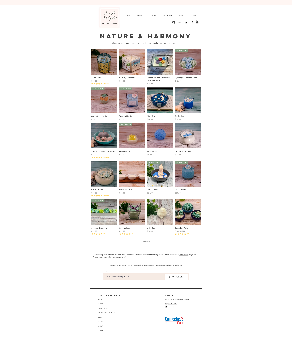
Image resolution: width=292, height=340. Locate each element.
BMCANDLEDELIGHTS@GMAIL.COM (177, 299)
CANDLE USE (102, 317)
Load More (146, 242)
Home (100, 299)
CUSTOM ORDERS (104, 308)
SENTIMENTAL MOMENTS (105, 313)
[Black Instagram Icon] (186, 22)
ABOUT (100, 326)
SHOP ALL (101, 304)
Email (105, 271)
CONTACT (101, 330)
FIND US (100, 321)
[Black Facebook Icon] (192, 22)
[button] (197, 21)
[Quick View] (104, 62)
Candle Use (183, 255)
